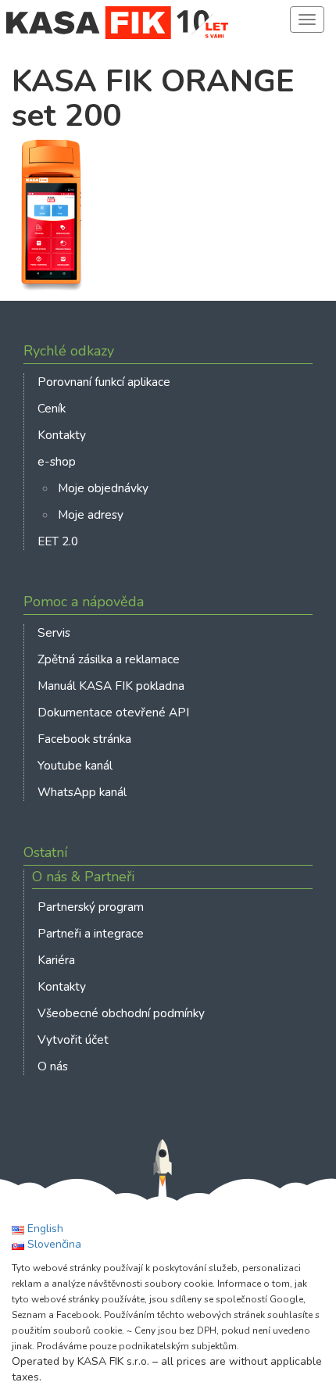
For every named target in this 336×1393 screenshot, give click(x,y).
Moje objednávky (103, 488)
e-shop (57, 461)
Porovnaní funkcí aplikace (104, 381)
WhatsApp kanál (82, 792)
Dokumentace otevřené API (113, 712)
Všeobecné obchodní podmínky (121, 1013)
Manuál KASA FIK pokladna (111, 685)
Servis (54, 632)
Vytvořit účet (73, 1039)
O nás (53, 1066)
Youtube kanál (75, 765)
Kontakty (62, 435)
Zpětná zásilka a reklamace (109, 659)
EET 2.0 (58, 541)
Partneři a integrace (91, 933)
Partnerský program (91, 906)
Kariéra (56, 960)
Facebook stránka (84, 738)
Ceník (52, 408)
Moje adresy (90, 514)
